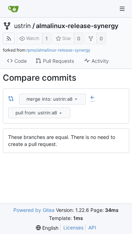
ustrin (22, 25)
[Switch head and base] (11, 98)
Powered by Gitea (34, 210)
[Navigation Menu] (122, 8)
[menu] (76, 98)
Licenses (73, 227)
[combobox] (53, 99)
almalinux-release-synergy (77, 25)
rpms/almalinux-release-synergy (58, 50)
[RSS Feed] (9, 38)
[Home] (13, 8)
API (92, 227)
